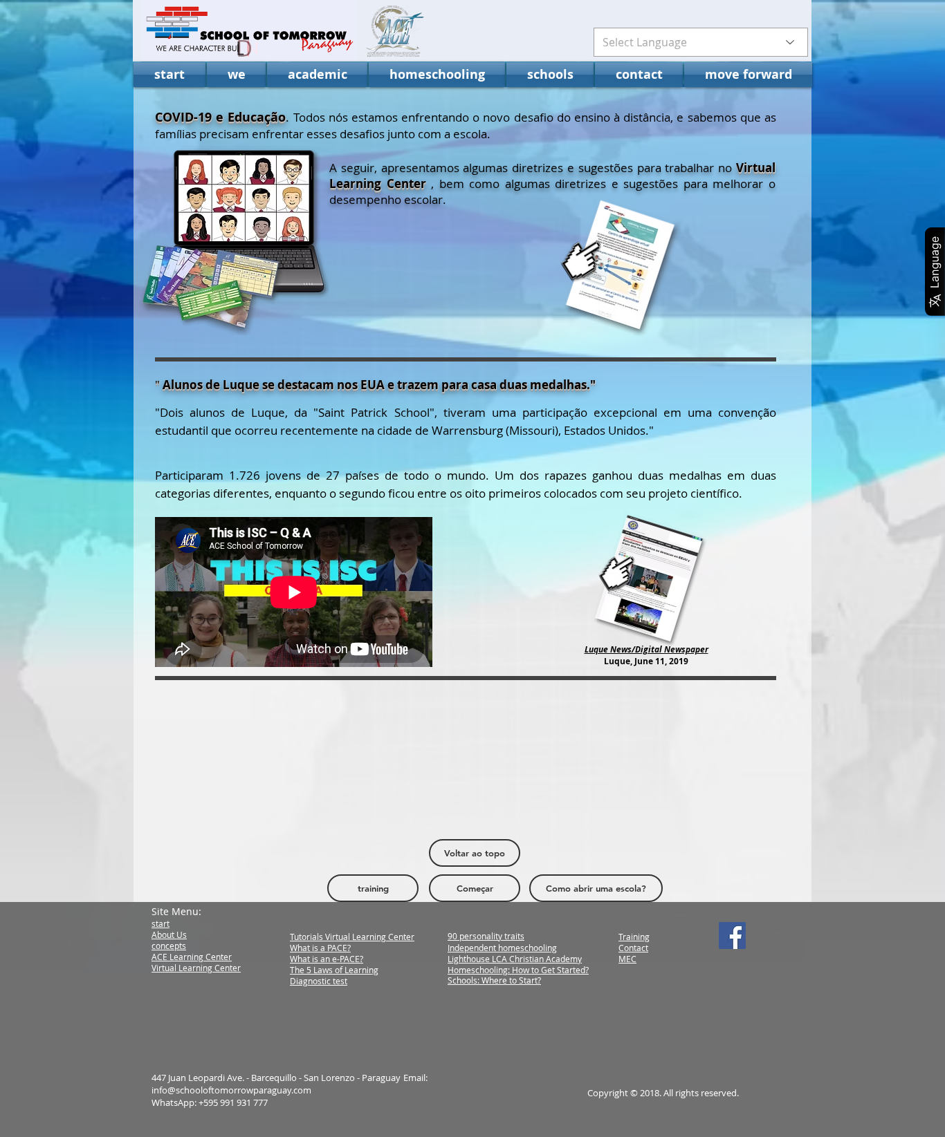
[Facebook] (732, 935)
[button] (236, 74)
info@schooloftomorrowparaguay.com (231, 1090)
